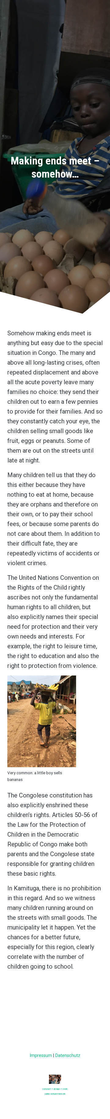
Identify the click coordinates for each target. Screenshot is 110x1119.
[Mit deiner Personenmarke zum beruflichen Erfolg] (55, 1081)
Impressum (41, 1055)
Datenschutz (67, 1055)
